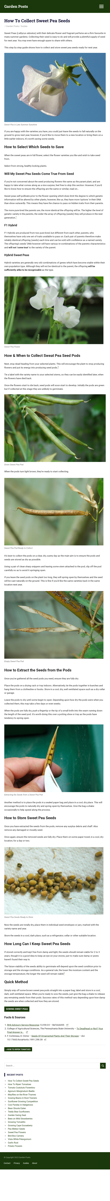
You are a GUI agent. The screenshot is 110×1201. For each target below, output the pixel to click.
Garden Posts (16, 6)
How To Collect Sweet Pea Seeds (23, 1081)
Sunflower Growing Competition (23, 1101)
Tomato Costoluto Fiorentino (21, 1087)
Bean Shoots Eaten (17, 1108)
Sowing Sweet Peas (17, 1009)
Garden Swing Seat (17, 1115)
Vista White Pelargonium (19, 1139)
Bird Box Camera (16, 1136)
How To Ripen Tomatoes (19, 1049)
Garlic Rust (13, 1142)
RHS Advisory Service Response (23, 1025)
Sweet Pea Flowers (17, 1132)
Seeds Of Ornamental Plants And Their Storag (54, 1036)
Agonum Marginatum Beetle (21, 1091)
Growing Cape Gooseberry (20, 1125)
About (34, 1163)
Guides (24, 26)
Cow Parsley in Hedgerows (20, 1105)
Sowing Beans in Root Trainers (22, 1098)
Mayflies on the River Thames (22, 1094)
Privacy (17, 1163)
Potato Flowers (15, 1146)
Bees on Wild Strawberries (20, 1118)
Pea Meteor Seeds (16, 1129)
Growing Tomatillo (16, 1122)
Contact (7, 1163)
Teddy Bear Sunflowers (19, 1111)
